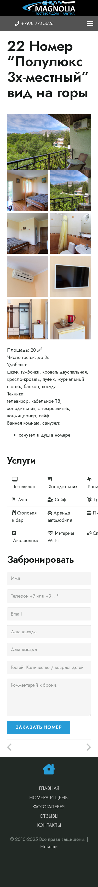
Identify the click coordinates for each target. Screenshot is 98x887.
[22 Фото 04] (27, 233)
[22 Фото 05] (70, 233)
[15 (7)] (27, 319)
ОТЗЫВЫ (49, 816)
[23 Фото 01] (70, 190)
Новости (49, 846)
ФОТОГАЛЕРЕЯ (49, 806)
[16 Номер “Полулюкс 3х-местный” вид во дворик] (28, 747)
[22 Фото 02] (27, 190)
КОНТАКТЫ (49, 825)
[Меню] (90, 23)
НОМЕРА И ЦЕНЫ (49, 797)
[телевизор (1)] (70, 276)
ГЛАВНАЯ (49, 788)
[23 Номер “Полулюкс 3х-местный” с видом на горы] (70, 747)
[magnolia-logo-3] (49, 8)
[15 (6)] (70, 319)
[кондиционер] (27, 276)
